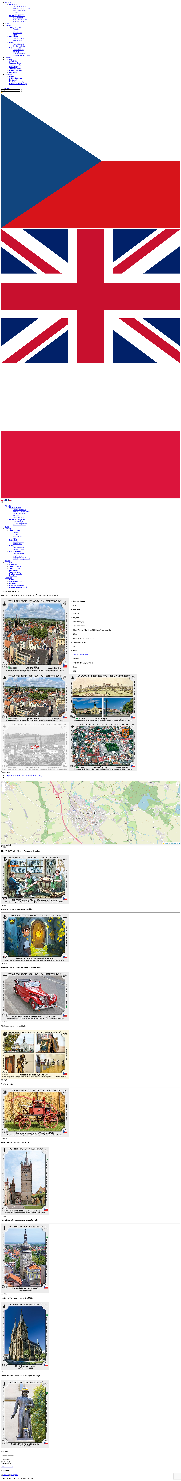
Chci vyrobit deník (19, 21)
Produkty (8, 25)
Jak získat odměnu (19, 10)
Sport (15, 35)
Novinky (8, 57)
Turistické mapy (18, 50)
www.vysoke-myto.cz (80, 655)
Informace (8, 74)
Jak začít (8, 2)
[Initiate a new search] (177, 784)
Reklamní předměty (19, 53)
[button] (3, 784)
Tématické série (18, 38)
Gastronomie (17, 33)
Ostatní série (17, 40)
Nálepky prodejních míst (21, 55)
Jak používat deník (19, 6)
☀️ (2, 92)
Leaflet (166, 843)
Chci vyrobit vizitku (20, 19)
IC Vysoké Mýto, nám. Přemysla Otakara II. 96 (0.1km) (23, 775)
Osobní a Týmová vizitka (21, 8)
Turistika (16, 29)
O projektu (8, 59)
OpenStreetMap (175, 843)
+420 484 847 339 (7, 1467)
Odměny (16, 12)
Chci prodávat (18, 18)
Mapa (7, 23)
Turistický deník (18, 44)
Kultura (15, 31)
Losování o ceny (18, 14)
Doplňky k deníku (19, 46)
